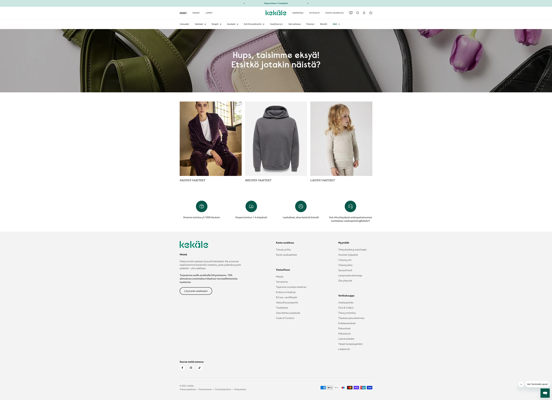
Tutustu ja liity (283, 249)
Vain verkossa (294, 24)
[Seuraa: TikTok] (199, 367)
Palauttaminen (205, 389)
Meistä (279, 276)
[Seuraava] (307, 3)
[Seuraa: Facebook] (182, 367)
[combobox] (357, 12)
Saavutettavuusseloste (288, 312)
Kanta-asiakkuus (334, 13)
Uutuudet (184, 24)
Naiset (183, 13)
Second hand (345, 270)
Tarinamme (282, 281)
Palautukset (344, 328)
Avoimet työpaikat (348, 254)
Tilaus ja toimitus (347, 312)
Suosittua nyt (276, 24)
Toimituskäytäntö (223, 389)
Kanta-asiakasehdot (286, 254)
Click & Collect (345, 307)
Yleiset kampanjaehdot (350, 343)
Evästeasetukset (347, 323)
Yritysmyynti (344, 259)
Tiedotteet (282, 307)
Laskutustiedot (346, 338)
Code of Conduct (285, 318)
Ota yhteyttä (345, 280)
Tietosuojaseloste (188, 389)
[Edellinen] (244, 3)
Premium (310, 24)
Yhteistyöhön (345, 265)
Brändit (323, 24)
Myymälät (314, 13)
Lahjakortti (344, 349)
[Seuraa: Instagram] (190, 367)
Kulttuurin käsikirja (286, 292)
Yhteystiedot (240, 389)
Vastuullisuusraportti (287, 302)
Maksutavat (344, 333)
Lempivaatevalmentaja (350, 275)
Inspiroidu (298, 13)
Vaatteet (199, 24)
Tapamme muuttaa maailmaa (291, 287)
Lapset (209, 13)
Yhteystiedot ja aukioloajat (352, 249)
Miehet (196, 13)
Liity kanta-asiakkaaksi (196, 291)
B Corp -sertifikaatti (286, 297)
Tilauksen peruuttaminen (351, 318)
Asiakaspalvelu (346, 302)
